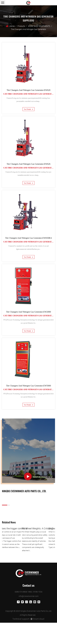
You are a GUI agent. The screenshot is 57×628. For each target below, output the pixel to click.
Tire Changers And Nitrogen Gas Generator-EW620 (28, 90)
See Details (27, 109)
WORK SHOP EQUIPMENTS (39, 26)
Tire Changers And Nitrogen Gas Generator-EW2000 (28, 312)
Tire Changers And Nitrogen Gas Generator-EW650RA (28, 238)
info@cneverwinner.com (28, 596)
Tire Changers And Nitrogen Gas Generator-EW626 (28, 164)
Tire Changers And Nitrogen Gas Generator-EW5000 (28, 386)
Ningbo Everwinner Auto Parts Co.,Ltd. (36, 611)
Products (21, 26)
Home (12, 26)
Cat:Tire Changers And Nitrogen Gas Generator (28, 94)
